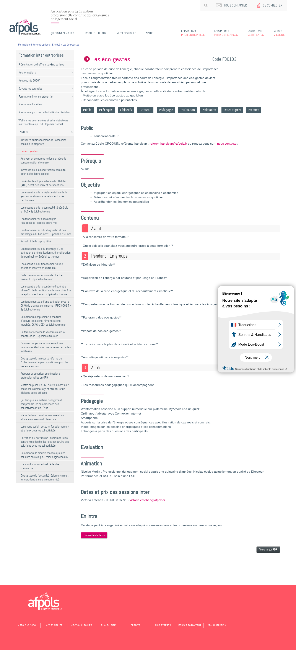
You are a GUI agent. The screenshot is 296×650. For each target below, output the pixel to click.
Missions (279, 33)
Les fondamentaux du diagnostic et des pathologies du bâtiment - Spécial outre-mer (46, 232)
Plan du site (108, 625)
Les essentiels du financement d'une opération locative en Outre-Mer (42, 266)
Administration (217, 625)
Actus (149, 33)
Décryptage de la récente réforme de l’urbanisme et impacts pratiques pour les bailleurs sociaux (44, 362)
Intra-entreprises (226, 33)
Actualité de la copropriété (36, 241)
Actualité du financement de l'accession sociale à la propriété (44, 142)
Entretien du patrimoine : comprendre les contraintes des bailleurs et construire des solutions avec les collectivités (45, 441)
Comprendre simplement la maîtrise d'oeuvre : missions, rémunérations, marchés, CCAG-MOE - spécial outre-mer (43, 321)
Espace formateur (189, 625)
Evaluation (188, 110)
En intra (253, 110)
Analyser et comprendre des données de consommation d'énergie (43, 160)
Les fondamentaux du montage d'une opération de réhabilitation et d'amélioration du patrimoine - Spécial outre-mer (46, 252)
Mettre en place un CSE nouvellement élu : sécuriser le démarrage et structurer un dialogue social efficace (45, 389)
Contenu (145, 110)
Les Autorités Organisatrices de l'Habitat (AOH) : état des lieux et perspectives (44, 183)
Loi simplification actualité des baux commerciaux (41, 466)
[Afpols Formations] (45, 601)
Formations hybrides (30, 104)
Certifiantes (255, 33)
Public (87, 110)
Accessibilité (54, 625)
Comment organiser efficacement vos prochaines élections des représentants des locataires (46, 347)
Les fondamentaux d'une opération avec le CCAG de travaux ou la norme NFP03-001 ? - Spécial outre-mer (46, 305)
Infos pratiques (126, 33)
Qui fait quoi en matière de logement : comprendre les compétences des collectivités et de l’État (42, 404)
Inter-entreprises (193, 33)
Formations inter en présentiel (35, 96)
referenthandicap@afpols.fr (168, 143)
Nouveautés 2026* (29, 80)
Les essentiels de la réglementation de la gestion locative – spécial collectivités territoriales (44, 196)
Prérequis (105, 110)
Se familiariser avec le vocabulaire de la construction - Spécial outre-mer (43, 334)
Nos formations (27, 72)
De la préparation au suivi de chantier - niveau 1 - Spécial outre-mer (43, 277)
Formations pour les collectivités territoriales (44, 112)
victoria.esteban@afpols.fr (147, 500)
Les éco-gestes (29, 151)
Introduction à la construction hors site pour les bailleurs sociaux (43, 172)
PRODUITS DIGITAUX (95, 33)
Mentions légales (81, 625)
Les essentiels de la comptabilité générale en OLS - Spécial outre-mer (44, 209)
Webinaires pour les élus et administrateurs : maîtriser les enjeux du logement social (44, 122)
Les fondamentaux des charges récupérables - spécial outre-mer (39, 221)
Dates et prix (232, 110)
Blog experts (163, 625)
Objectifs (126, 110)
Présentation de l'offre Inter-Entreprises (41, 64)
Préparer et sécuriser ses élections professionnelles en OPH (40, 375)
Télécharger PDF (268, 549)
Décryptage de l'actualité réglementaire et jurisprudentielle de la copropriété (44, 477)
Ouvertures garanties (30, 88)
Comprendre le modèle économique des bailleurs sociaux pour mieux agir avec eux (44, 455)
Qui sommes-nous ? (62, 33)
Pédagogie (166, 110)
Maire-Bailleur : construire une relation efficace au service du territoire (42, 417)
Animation (209, 110)
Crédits (135, 625)
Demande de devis (94, 535)
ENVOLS (23, 132)
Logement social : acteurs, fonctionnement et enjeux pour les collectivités (45, 428)
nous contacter (227, 143)
